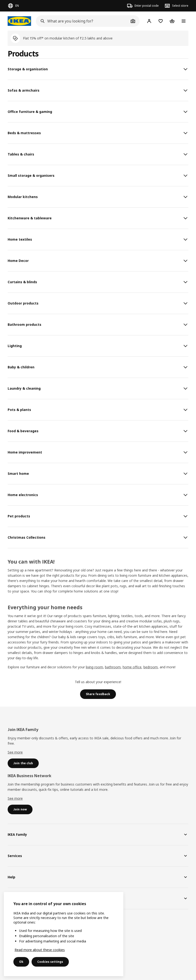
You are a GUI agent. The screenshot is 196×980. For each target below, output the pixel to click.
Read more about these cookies (40, 949)
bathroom (113, 667)
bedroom (150, 667)
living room (94, 667)
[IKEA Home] (19, 21)
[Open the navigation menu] (183, 21)
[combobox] (82, 21)
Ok (21, 962)
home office (132, 667)
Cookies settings (50, 962)
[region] (63, 934)
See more (15, 752)
